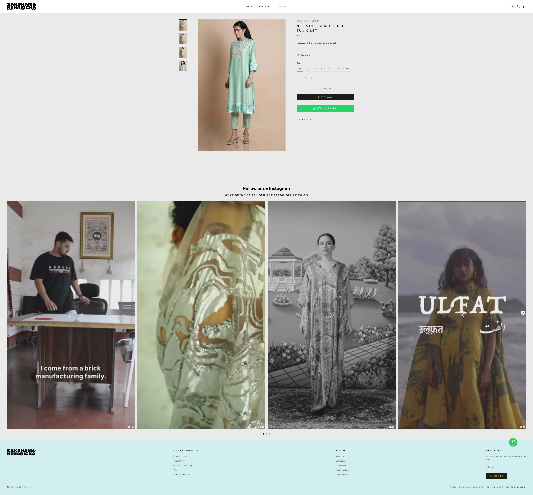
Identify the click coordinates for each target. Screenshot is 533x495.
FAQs (175, 470)
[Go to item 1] (183, 25)
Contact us (340, 461)
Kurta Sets (265, 6)
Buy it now (325, 97)
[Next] (523, 313)
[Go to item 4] (183, 66)
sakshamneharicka (308, 21)
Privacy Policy (178, 461)
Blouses (282, 6)
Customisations (343, 470)
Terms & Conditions (181, 474)
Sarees (250, 6)
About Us (340, 456)
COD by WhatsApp (327, 108)
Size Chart (305, 55)
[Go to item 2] (183, 38)
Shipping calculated (317, 43)
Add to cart (325, 89)
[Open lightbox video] (71, 315)
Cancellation (341, 465)
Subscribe (496, 476)
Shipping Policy (179, 456)
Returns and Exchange (182, 465)
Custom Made (342, 474)
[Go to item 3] (183, 52)
